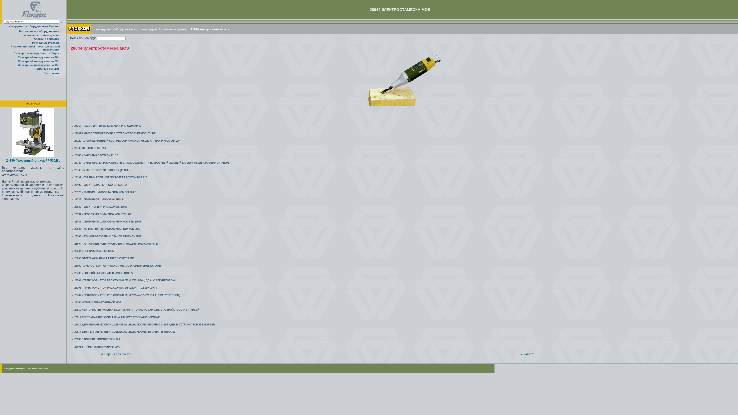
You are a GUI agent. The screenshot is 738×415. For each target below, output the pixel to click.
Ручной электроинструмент (40, 35)
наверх (529, 354)
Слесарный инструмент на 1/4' (38, 57)
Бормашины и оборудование (39, 31)
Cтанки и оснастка (46, 38)
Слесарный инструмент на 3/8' (38, 61)
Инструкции (51, 73)
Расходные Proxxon (45, 42)
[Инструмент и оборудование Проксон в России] (34, 18)
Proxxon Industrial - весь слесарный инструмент (35, 48)
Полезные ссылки (46, 68)
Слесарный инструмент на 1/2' (38, 64)
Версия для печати (117, 354)
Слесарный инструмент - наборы (36, 53)
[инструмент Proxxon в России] (79, 33)
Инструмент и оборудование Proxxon (34, 26)
